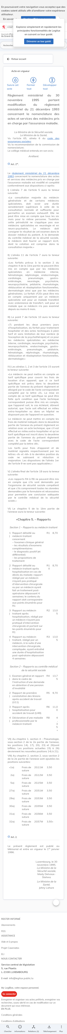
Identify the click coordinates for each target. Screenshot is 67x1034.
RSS (3, 931)
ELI (2, 954)
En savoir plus (11, 18)
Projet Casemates (10, 948)
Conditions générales (11, 1015)
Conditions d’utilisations (13, 1021)
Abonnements (8, 925)
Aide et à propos (9, 941)
